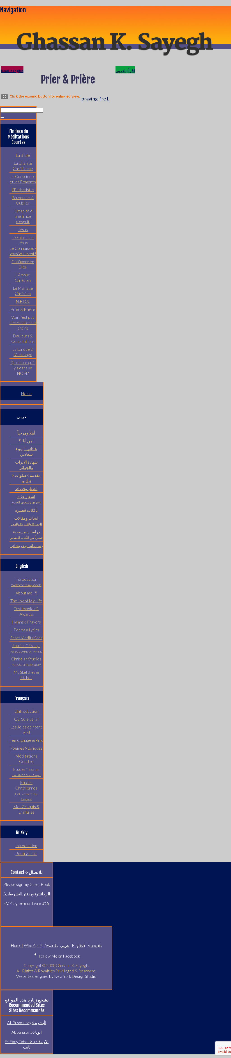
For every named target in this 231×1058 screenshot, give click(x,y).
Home (26, 393)
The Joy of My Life (26, 600)
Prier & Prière (23, 309)
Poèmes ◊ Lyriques (26, 748)
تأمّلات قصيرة (26, 510)
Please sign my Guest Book (26, 884)
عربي (64, 945)
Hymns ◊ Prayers (26, 621)
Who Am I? (33, 945)
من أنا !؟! (26, 440)
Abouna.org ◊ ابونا (27, 1032)
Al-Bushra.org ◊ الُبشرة (26, 1022)
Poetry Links (26, 853)
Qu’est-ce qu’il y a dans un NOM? (22, 368)
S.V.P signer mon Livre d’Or (27, 903)
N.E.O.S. (23, 301)
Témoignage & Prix (26, 740)
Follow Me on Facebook (59, 955)
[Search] (2, 117)
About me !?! (26, 592)
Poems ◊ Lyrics (26, 629)
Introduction (26, 845)
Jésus (23, 229)
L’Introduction (26, 711)
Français (94, 945)
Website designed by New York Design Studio (56, 976)
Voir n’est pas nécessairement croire (23, 322)
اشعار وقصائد (26, 488)
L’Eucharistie (23, 189)
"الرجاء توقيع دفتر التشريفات (26, 893)
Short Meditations (26, 637)
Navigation (13, 10)
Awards (51, 945)
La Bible (23, 155)
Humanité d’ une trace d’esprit (22, 216)
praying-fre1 (95, 99)
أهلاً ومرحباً (26, 432)
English (78, 945)
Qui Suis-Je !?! (26, 719)
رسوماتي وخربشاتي (26, 545)
